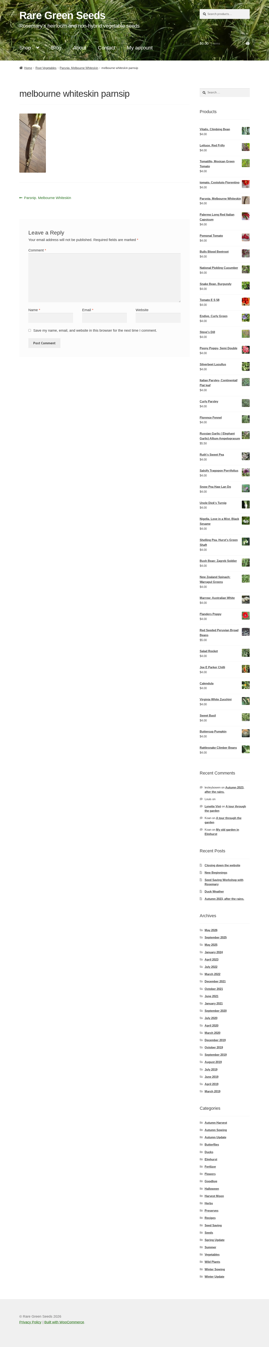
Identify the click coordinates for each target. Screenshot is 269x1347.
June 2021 (211, 996)
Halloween (212, 1188)
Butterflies (212, 1144)
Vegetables (212, 1254)
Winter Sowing (215, 1269)
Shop (25, 48)
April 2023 (211, 959)
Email (87, 310)
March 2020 (212, 1032)
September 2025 (216, 937)
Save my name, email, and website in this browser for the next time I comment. (95, 330)
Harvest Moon (214, 1196)
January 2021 (214, 1003)
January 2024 (214, 952)
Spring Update (214, 1240)
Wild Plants (212, 1261)
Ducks (209, 1152)
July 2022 (211, 966)
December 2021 (215, 981)
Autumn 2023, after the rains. (224, 898)
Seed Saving (213, 1225)
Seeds (209, 1232)
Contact (106, 48)
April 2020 (211, 1025)
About (79, 48)
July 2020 (211, 1018)
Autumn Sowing (216, 1130)
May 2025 (211, 944)
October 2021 (214, 988)
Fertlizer (210, 1166)
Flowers (210, 1174)
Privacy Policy (30, 1322)
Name (34, 310)
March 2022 (212, 974)
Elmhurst (211, 1159)
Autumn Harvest (216, 1122)
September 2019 (216, 1054)
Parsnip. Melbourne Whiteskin (79, 68)
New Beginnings (216, 872)
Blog (56, 48)
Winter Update (214, 1276)
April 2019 (211, 1084)
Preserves (211, 1210)
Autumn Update (215, 1137)
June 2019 (211, 1076)
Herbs (209, 1203)
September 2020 (216, 1010)
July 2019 (211, 1069)
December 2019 (215, 1040)
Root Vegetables (46, 68)
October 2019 (214, 1047)
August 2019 (213, 1062)
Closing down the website (222, 865)
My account (140, 48)
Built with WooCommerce (64, 1322)
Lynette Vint (213, 806)
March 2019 (212, 1091)
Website (142, 310)
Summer (210, 1247)
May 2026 (211, 930)
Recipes (210, 1217)
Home (28, 68)
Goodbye (211, 1181)
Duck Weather (214, 891)
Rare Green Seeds (62, 15)
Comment (37, 250)
